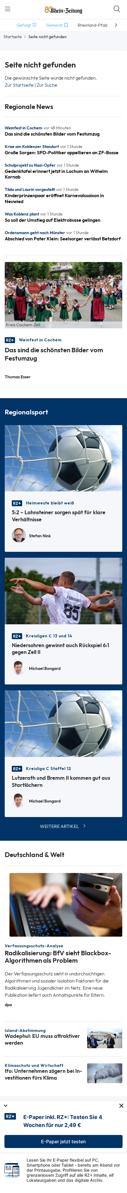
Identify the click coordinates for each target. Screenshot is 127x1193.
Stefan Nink (40, 536)
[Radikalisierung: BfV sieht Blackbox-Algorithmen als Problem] (65, 904)
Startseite (13, 36)
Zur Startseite (19, 85)
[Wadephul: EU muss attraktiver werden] (104, 1038)
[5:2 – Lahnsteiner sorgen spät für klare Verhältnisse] (63, 458)
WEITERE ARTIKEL (59, 826)
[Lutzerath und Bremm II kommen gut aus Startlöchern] (63, 723)
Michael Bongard (45, 668)
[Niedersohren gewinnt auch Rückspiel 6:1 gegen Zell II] (63, 590)
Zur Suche (47, 85)
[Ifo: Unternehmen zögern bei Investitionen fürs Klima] (104, 1073)
